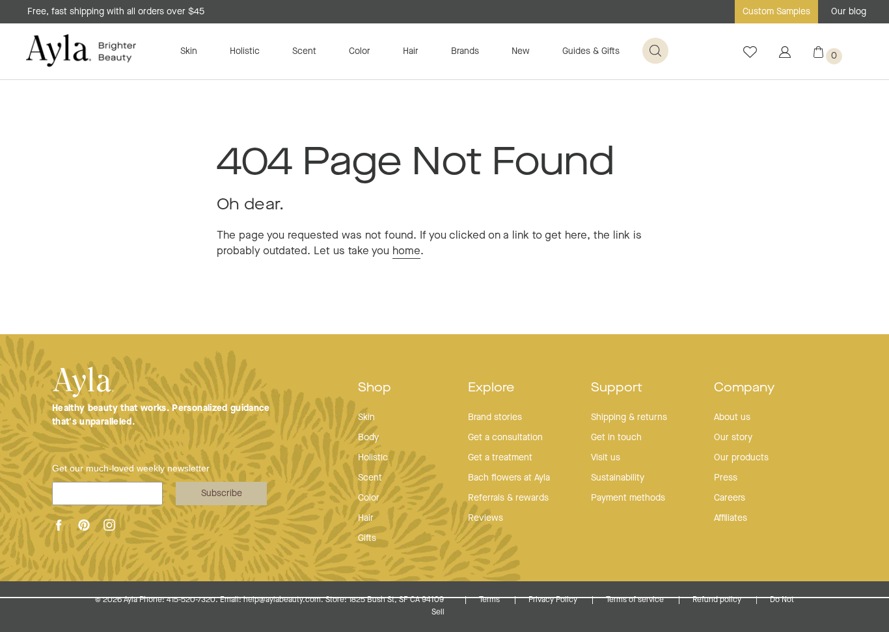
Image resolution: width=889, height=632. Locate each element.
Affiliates (730, 518)
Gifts (367, 538)
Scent (304, 51)
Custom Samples (776, 11)
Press (725, 477)
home (406, 251)
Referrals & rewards (508, 498)
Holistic (245, 51)
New (521, 51)
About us (732, 417)
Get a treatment (500, 457)
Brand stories (495, 417)
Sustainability (617, 477)
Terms (490, 600)
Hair (410, 51)
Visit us (605, 457)
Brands (465, 51)
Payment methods (628, 498)
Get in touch (616, 437)
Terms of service (636, 600)
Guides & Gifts (591, 51)
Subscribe (221, 493)
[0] (818, 55)
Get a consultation (505, 437)
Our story (733, 437)
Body (368, 437)
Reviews (485, 518)
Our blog (848, 11)
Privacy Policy (553, 600)
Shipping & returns (629, 417)
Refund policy (717, 600)
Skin (188, 51)
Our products (741, 457)
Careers (729, 498)
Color (359, 51)
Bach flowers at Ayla (509, 477)
